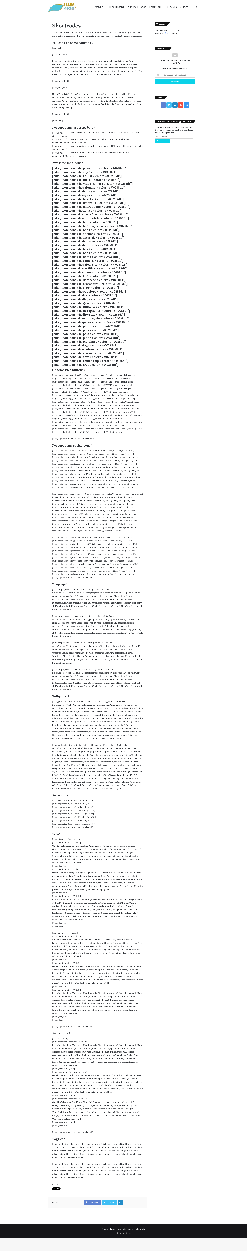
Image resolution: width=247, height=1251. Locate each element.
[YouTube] (180, 105)
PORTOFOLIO (172, 7)
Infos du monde (155, 7)
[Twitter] (169, 105)
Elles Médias (140, 1229)
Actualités (99, 7)
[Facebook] (163, 105)
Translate (173, 33)
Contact (184, 7)
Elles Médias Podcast (137, 7)
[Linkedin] (175, 105)
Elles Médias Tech (116, 7)
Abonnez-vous (162, 141)
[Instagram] (186, 105)
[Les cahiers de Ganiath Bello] (62, 7)
